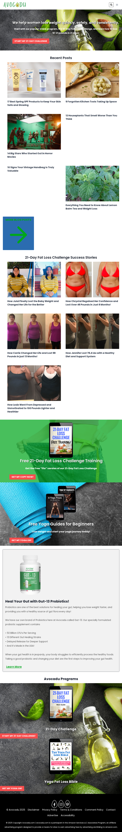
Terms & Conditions (71, 809)
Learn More (14, 667)
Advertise (52, 815)
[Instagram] (61, 804)
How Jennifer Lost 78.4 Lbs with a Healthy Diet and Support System (90, 354)
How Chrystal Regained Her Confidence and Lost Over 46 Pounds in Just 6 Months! (92, 303)
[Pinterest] (67, 804)
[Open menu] (117, 5)
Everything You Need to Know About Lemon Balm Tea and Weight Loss (91, 207)
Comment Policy (94, 809)
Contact (111, 809)
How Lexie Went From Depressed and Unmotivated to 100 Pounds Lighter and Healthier (31, 408)
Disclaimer (33, 809)
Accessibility (68, 815)
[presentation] (34, 80)
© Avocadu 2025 (15, 809)
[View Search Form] (111, 5)
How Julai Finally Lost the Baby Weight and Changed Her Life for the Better (33, 303)
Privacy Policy (49, 809)
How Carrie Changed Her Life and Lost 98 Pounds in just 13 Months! (31, 354)
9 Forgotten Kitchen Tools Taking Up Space (91, 101)
